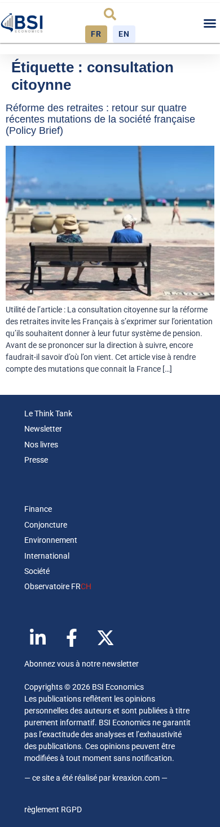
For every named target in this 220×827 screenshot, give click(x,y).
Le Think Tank (48, 413)
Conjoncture (45, 524)
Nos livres (41, 444)
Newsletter (43, 428)
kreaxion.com (136, 777)
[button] (110, 14)
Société (37, 571)
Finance (38, 508)
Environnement (50, 540)
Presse (36, 459)
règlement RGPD (53, 809)
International (46, 555)
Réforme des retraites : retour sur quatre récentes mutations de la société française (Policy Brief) (100, 119)
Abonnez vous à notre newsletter (81, 663)
